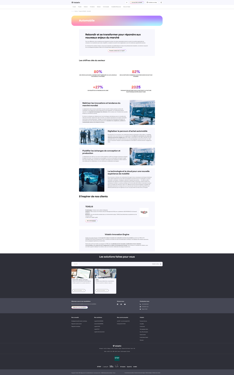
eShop (105, 351)
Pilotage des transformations (78, 288)
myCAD (108, 351)
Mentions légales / (149, 372)
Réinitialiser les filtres (78, 293)
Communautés (106, 6)
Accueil (72, 11)
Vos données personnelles (129, 372)
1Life (111, 351)
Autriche (105, 348)
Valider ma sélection (155, 293)
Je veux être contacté (137, 2)
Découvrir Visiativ (126, 6)
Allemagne (101, 348)
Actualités (142, 323)
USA (134, 348)
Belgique (109, 348)
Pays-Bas (116, 348)
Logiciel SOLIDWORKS (98, 321)
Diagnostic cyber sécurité (76, 323)
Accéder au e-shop (153, 2)
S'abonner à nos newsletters (79, 307)
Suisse (132, 348)
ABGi (113, 351)
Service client (76, 280)
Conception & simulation (78, 275)
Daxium (119, 351)
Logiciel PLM (96, 329)
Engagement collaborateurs (78, 285)
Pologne (119, 348)
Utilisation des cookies (156, 372)
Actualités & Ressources (116, 6)
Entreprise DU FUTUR (121, 323)
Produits (79, 6)
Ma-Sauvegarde (124, 351)
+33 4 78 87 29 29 (145, 304)
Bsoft (116, 351)
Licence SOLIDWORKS (98, 323)
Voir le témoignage (91, 220)
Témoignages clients (144, 329)
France (112, 348)
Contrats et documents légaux (139, 372)
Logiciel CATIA (97, 326)
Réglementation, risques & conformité (80, 283)
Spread (128, 351)
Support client (144, 309)
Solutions (86, 6)
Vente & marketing (77, 278)
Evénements (142, 326)
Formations (92, 6)
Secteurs (99, 6)
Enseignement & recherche (78, 272)
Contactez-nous (145, 306)
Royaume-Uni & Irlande (126, 348)
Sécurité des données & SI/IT (78, 270)
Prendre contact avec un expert (117, 50)
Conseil (74, 6)
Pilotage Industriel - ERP (78, 273)
